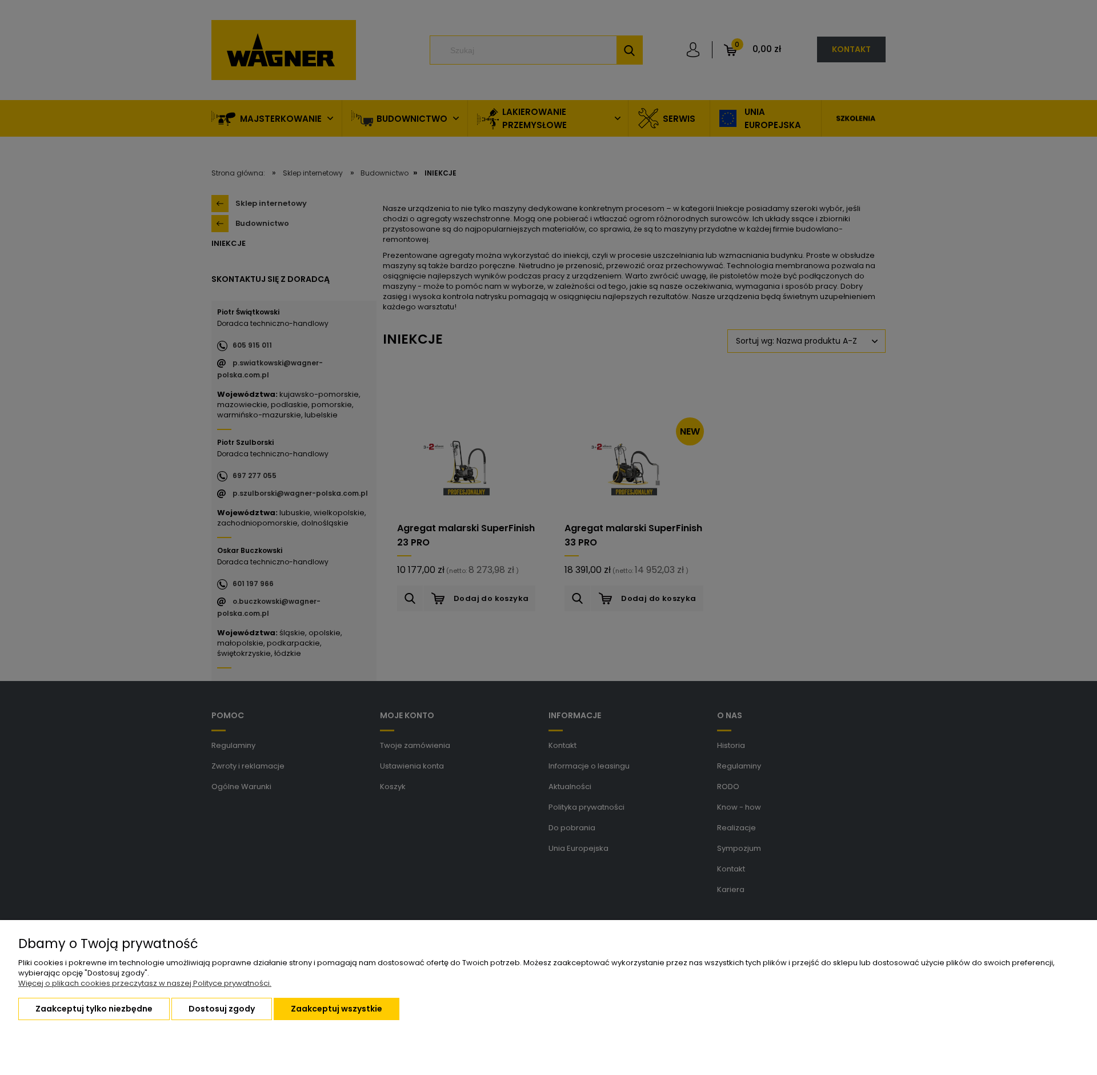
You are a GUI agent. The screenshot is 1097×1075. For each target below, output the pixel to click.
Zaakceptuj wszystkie (336, 1008)
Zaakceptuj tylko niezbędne (94, 1008)
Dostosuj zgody (222, 1008)
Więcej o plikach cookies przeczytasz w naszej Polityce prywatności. (144, 983)
